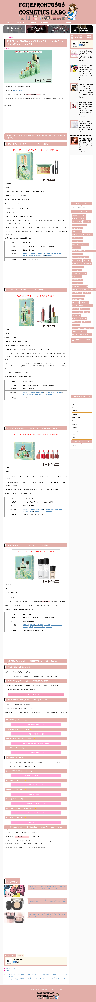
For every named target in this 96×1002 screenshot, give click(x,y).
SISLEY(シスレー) (76, 321)
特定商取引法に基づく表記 (41, 989)
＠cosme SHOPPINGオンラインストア (36, 775)
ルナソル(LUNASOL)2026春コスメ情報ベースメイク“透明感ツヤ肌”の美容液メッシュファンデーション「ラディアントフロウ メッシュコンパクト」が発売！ (47, 901)
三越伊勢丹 (32, 253)
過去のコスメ (69, 22)
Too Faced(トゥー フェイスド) (79, 331)
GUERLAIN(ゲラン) (76, 270)
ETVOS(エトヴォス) (76, 260)
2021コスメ (8, 968)
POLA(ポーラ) (75, 308)
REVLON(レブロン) (85, 308)
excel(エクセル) (87, 260)
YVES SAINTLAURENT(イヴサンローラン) (81, 334)
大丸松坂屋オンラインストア (36, 752)
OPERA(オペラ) (84, 302)
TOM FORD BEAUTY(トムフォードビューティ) (82, 328)
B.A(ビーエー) (87, 221)
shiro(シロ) (86, 312)
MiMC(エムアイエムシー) (78, 299)
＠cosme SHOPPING (56, 253)
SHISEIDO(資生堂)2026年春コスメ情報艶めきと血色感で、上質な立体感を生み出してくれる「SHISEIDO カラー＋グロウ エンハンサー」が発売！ (86, 108)
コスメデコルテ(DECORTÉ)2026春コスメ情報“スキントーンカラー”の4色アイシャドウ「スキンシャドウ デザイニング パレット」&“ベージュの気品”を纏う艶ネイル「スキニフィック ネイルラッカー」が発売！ (47, 914)
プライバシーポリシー (53, 989)
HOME (9, 22)
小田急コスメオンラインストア (36, 734)
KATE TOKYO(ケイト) (77, 279)
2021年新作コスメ (17, 90)
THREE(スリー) (75, 325)
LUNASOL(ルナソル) (77, 292)
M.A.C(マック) (9, 970)
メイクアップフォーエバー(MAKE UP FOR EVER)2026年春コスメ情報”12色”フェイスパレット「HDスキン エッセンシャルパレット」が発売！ (85, 71)
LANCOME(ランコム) (77, 283)
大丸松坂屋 (47, 253)
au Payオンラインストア (36, 822)
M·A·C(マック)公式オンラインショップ (35, 694)
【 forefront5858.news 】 (60, 841)
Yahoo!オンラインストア (36, 794)
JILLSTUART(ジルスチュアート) (79, 273)
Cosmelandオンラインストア (36, 813)
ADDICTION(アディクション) (78, 215)
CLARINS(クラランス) (77, 237)
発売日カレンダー (21, 22)
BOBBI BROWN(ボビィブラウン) (79, 225)
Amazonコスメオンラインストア (36, 803)
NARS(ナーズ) (75, 302)
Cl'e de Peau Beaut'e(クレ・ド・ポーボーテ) (82, 234)
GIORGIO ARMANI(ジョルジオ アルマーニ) (81, 263)
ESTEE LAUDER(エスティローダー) (80, 257)
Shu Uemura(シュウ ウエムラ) (79, 318)
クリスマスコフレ (45, 22)
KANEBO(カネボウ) (76, 276)
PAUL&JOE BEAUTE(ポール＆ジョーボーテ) (82, 305)
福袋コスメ (57, 22)
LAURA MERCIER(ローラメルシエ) (80, 286)
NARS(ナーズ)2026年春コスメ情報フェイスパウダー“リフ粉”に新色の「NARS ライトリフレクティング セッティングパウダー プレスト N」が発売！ (86, 90)
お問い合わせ (62, 989)
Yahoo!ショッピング (39, 255)
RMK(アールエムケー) (77, 312)
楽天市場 (31, 255)
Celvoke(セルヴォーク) (77, 228)
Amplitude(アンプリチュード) (79, 218)
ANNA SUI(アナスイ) (77, 221)
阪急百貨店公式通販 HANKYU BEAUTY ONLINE (36, 743)
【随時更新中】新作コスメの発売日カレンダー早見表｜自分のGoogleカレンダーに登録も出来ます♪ (86, 55)
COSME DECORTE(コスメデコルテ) (80, 244)
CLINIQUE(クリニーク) (77, 241)
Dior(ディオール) (76, 247)
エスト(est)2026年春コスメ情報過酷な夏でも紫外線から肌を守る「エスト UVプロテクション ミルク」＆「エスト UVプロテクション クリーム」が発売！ (86, 144)
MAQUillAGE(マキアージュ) (78, 296)
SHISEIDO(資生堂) (76, 315)
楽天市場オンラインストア (36, 785)
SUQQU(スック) (86, 321)
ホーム (32, 989)
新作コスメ (32, 22)
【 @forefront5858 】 (41, 841)
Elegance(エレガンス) (77, 254)
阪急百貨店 (26, 253)
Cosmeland (49, 255)
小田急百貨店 (39, 253)
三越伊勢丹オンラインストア (36, 724)
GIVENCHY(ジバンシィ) (77, 266)
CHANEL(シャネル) (76, 231)
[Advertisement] (36, 121)
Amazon (25, 255)
